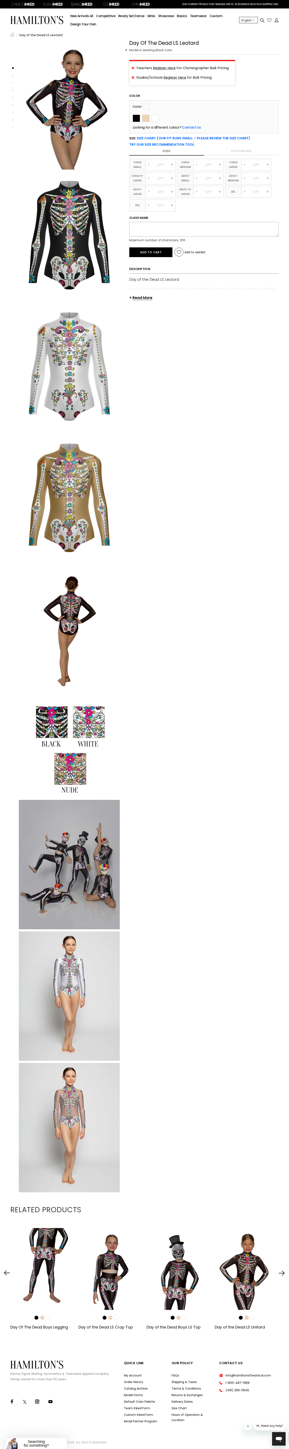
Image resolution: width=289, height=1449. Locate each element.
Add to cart (151, 252)
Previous (7, 1273)
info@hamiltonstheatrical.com (248, 1375)
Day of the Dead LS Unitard (240, 1327)
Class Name (138, 218)
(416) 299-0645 (237, 1390)
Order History (133, 1382)
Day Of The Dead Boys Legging (39, 1327)
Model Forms (133, 1395)
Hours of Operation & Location (187, 1417)
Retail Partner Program (140, 1421)
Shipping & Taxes (184, 1382)
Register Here (164, 68)
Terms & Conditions (186, 1388)
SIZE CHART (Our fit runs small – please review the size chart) (193, 138)
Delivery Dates (182, 1402)
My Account (133, 1375)
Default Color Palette (139, 1402)
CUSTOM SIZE (241, 151)
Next (282, 1273)
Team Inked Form (137, 1408)
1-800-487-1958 (237, 1383)
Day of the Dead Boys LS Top (174, 1327)
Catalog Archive (136, 1388)
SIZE (189, 138)
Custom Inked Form (138, 1415)
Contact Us (191, 127)
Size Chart (179, 1408)
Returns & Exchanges (187, 1395)
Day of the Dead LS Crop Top (105, 1327)
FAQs (175, 1375)
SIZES (166, 151)
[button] (161, 144)
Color (134, 96)
